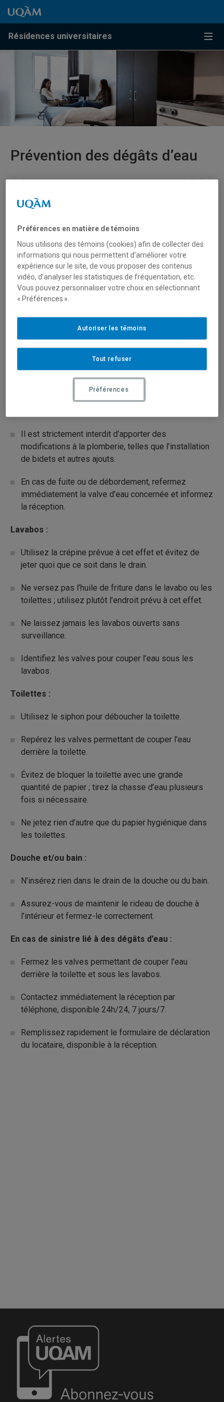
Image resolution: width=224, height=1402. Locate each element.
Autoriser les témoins (112, 328)
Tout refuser (111, 359)
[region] (112, 298)
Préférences (109, 389)
